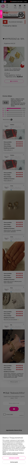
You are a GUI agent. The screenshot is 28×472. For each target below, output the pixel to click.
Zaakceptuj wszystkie (14, 458)
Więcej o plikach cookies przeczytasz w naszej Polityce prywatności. (13, 453)
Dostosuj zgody (14, 462)
